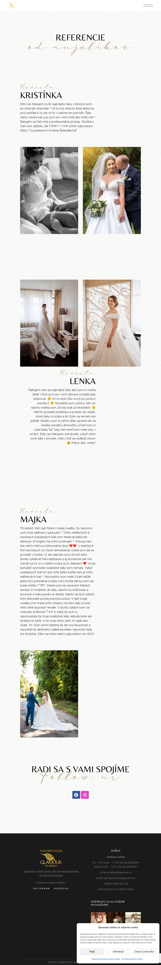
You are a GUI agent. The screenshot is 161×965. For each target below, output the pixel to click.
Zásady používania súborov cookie (106, 959)
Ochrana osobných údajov (132, 959)
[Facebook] (76, 795)
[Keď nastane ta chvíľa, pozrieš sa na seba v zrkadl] (133, 920)
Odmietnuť (118, 951)
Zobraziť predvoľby (144, 951)
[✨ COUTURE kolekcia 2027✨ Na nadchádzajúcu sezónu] (116, 920)
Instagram (41, 888)
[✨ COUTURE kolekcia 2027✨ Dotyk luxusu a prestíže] (98, 920)
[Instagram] (85, 795)
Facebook (61, 888)
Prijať (92, 951)
